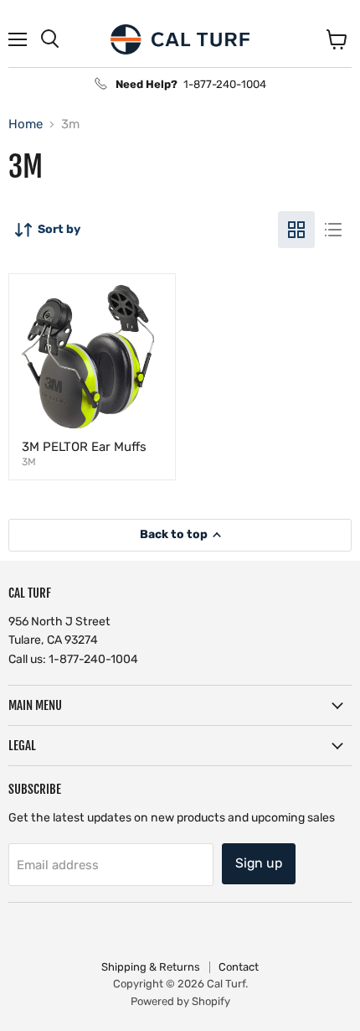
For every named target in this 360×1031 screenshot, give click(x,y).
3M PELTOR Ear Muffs (84, 446)
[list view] (333, 229)
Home (25, 124)
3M (29, 462)
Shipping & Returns (150, 967)
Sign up (258, 863)
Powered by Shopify (180, 1001)
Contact (239, 967)
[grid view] (296, 229)
